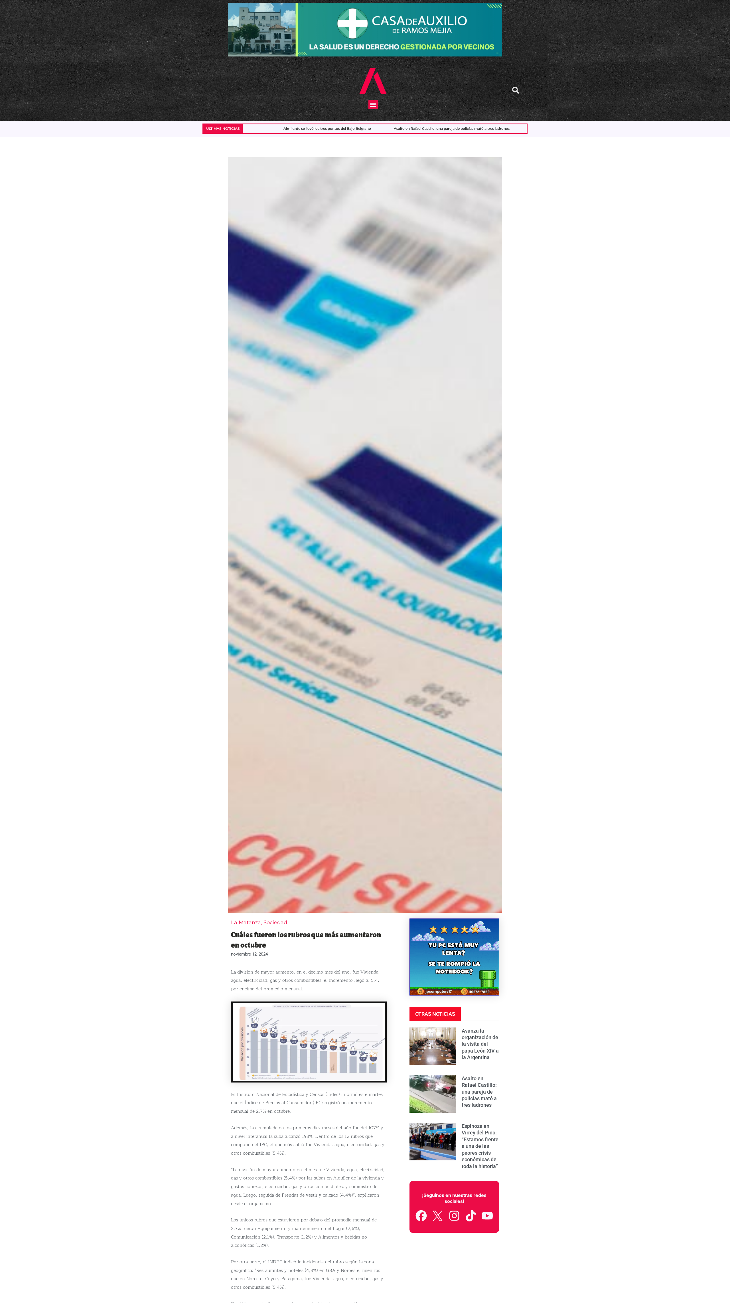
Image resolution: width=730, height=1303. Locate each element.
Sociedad (275, 922)
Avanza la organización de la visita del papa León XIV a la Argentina (480, 1044)
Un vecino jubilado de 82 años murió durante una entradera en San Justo (465, 128)
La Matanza (246, 922)
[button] (373, 104)
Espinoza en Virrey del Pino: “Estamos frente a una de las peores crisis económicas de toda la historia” (480, 1146)
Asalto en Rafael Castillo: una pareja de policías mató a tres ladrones (322, 128)
